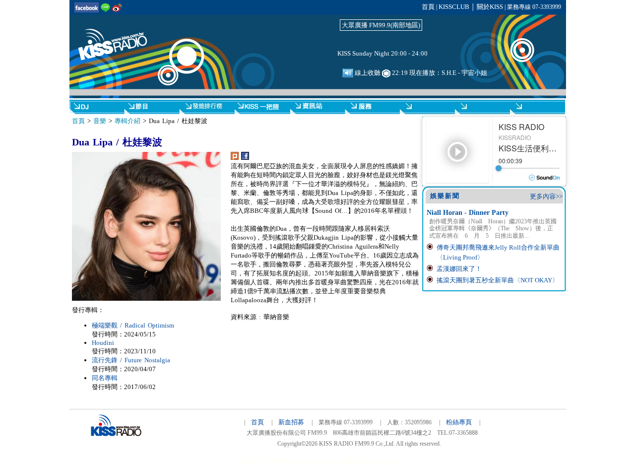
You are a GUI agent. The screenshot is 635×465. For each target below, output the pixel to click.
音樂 (99, 121)
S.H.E (449, 72)
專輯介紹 (127, 121)
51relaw (245, 461)
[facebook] (245, 157)
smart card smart (321, 461)
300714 (267, 461)
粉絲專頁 (459, 422)
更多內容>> (546, 196)
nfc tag (289, 461)
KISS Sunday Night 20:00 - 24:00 (382, 53)
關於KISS (490, 6)
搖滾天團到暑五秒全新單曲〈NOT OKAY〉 (498, 280)
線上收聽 (367, 72)
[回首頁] (119, 39)
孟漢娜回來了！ (459, 268)
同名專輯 (105, 378)
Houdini (103, 342)
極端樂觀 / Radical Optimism (133, 325)
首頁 (428, 6)
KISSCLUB (454, 6)
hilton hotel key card (372, 461)
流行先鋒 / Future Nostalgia (131, 360)
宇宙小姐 (474, 72)
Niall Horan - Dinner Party (467, 212)
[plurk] (235, 157)
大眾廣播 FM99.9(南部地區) (381, 25)
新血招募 (291, 422)
